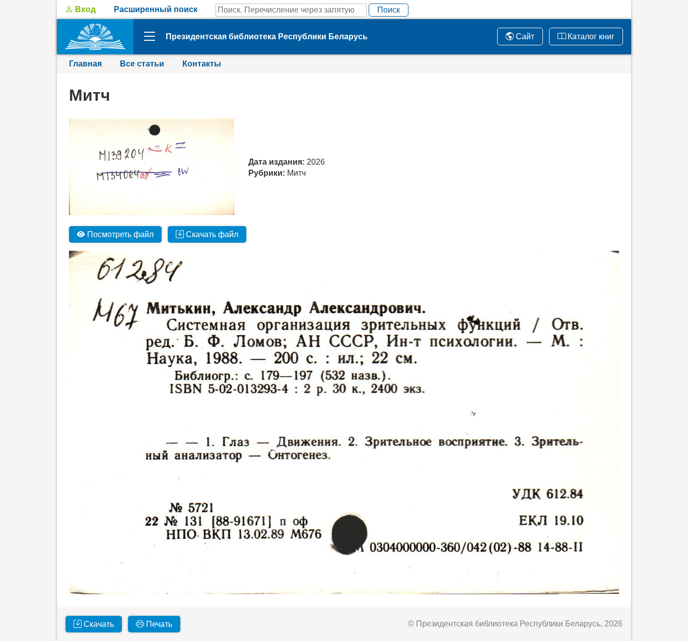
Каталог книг (590, 36)
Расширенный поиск (155, 9)
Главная (85, 63)
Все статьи (142, 63)
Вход (84, 9)
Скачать (98, 624)
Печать (158, 624)
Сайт (524, 36)
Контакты (201, 63)
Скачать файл (211, 234)
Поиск (388, 10)
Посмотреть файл (119, 234)
